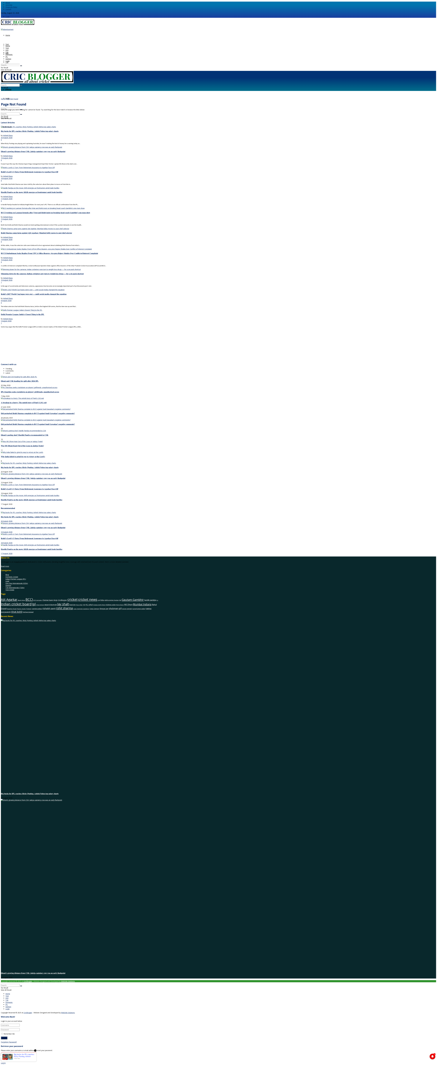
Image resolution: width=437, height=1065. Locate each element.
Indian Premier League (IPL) (15, 579)
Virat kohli (16, 611)
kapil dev (73, 605)
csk (99, 600)
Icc (157, 600)
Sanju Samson (94, 609)
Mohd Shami (120, 605)
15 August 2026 (6, 219)
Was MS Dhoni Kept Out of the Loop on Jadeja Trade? (22, 445)
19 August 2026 (6, 158)
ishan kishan (40, 605)
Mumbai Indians (142, 604)
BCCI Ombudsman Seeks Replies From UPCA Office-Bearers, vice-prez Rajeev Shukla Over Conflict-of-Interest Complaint (49, 253)
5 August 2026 (6, 321)
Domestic (9, 54)
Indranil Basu (8, 135)
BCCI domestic (37, 600)
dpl (120, 600)
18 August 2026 (6, 178)
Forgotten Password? (9, 1042)
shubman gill (115, 608)
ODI (6, 50)
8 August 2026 (6, 300)
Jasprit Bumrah (50, 604)
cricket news (87, 599)
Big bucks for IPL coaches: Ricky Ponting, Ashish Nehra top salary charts (29, 131)
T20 (6, 62)
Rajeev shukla (21, 609)
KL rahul (89, 604)
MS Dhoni (128, 604)
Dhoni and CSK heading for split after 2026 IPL (20, 381)
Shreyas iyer (104, 609)
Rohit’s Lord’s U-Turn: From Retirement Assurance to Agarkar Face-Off (29, 171)
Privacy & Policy (11, 7)
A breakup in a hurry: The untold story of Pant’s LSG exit (24, 402)
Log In (3, 1063)
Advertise (8, 5)
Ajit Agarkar (9, 599)
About (7, 3)
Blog (7, 575)
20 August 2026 (6, 138)
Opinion (8, 59)
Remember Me (9, 1034)
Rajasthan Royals (12, 609)
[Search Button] (21, 65)
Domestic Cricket (11, 577)
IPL (6, 57)
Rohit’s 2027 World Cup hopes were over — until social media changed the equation (33, 294)
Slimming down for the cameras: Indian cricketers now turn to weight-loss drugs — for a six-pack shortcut (42, 273)
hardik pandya (150, 600)
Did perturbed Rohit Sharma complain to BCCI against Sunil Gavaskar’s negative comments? (38, 413)
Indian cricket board (16, 604)
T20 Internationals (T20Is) (14, 588)
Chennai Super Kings (49, 600)
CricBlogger (62, 600)
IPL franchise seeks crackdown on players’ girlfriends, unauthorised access (30, 391)
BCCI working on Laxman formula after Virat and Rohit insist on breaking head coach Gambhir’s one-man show (45, 212)
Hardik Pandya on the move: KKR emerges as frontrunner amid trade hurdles (31, 192)
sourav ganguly (127, 609)
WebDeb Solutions (68, 981)
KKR (84, 605)
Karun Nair (79, 605)
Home (7, 35)
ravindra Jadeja (37, 609)
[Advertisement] (69, 345)
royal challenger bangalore (81, 609)
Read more (5, 566)
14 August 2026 (6, 239)
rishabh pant (49, 608)
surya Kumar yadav (138, 609)
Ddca (102, 600)
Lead (7, 581)
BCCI (29, 599)
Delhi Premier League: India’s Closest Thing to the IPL (22, 314)
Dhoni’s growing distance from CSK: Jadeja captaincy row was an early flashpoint (33, 151)
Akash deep (21, 600)
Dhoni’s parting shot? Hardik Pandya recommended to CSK (24, 435)
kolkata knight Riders (99, 605)
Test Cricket (9, 590)
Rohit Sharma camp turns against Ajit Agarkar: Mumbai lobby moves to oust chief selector (36, 233)
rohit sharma (64, 608)
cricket (72, 599)
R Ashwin (28, 609)
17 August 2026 (6, 199)
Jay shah (63, 604)
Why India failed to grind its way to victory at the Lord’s (23, 456)
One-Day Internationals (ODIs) (16, 583)
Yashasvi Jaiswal (28, 612)
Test (7, 44)
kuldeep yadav (111, 605)
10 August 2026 (6, 260)
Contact (8, 9)
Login (7, 17)
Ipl (34, 604)
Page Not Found (12, 99)
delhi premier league (112, 600)
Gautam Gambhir (133, 599)
